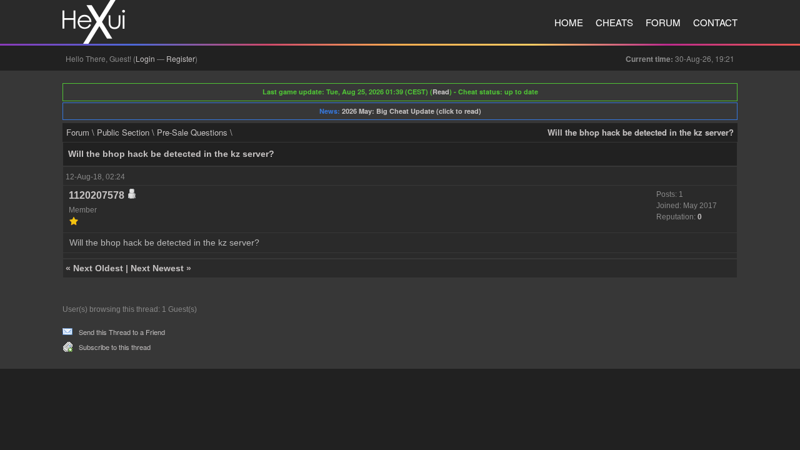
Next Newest (157, 268)
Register (180, 58)
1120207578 (96, 195)
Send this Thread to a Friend (122, 332)
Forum (663, 22)
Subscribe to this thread (115, 347)
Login (145, 58)
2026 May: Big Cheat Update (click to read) (411, 111)
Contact (715, 22)
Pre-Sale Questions (192, 132)
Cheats (614, 22)
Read (440, 91)
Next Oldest (98, 268)
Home (568, 22)
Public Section (123, 132)
